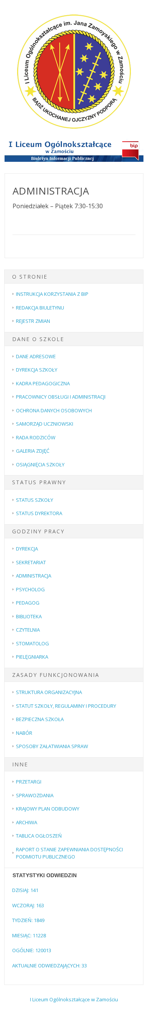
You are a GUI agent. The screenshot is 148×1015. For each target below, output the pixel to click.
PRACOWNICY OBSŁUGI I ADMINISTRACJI (60, 396)
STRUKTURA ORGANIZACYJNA (49, 692)
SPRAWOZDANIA (35, 795)
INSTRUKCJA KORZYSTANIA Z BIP (52, 293)
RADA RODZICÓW (35, 437)
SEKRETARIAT (31, 562)
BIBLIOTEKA (29, 616)
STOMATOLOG (32, 643)
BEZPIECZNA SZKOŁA (40, 719)
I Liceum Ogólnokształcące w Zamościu (74, 999)
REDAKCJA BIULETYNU (40, 307)
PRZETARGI (28, 781)
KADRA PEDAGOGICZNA (43, 383)
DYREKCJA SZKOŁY (36, 369)
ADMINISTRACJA (33, 575)
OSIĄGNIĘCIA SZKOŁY (40, 464)
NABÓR (24, 732)
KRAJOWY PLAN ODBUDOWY (47, 808)
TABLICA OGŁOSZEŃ (39, 835)
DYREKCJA (27, 548)
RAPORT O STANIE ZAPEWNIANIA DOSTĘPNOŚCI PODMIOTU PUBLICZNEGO (69, 853)
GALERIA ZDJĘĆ (32, 450)
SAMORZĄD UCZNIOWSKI (44, 423)
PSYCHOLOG (30, 589)
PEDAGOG (27, 602)
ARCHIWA (26, 822)
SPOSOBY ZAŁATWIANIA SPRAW (52, 746)
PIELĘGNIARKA (32, 656)
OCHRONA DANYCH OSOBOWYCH (54, 410)
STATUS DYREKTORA (39, 513)
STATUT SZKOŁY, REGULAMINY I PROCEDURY (66, 705)
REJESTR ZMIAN (33, 321)
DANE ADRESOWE (36, 356)
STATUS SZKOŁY (34, 499)
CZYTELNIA (28, 629)
